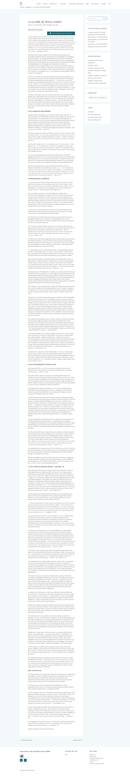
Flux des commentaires (95, 117)
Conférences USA (94, 760)
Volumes (62, 4)
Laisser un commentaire (35, 25)
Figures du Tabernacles (76, 4)
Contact (103, 4)
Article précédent (26, 740)
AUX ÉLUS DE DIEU (101, 46)
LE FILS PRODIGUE (102, 44)
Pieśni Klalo (92, 754)
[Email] (21, 760)
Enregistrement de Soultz (96, 758)
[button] (57, 4)
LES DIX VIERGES (102, 37)
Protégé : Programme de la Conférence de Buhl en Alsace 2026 (97, 70)
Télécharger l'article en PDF (62, 33)
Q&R (87, 4)
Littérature (53, 4)
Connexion (91, 112)
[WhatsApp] (25, 760)
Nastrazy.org (92, 756)
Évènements (95, 4)
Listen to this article (36, 29)
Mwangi (90, 46)
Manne (45, 4)
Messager (49, 25)
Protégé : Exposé (93, 65)
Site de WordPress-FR (94, 120)
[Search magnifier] (106, 18)
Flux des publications (94, 114)
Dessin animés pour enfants (96, 763)
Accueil (38, 4)
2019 (44, 25)
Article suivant (78, 740)
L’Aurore (91, 761)
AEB (66, 754)
